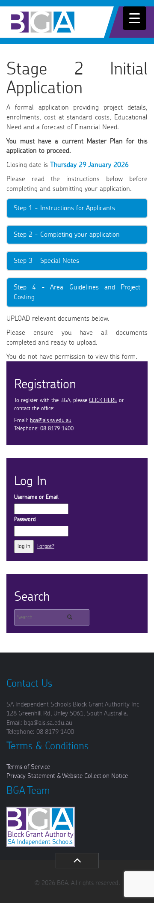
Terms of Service (28, 767)
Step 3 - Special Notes (46, 260)
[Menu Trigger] (134, 18)
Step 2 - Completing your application (67, 234)
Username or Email (36, 497)
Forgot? (45, 546)
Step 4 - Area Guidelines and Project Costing (77, 292)
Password (25, 519)
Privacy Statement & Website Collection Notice (67, 776)
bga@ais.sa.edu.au (50, 420)
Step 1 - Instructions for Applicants (64, 208)
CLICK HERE (103, 400)
